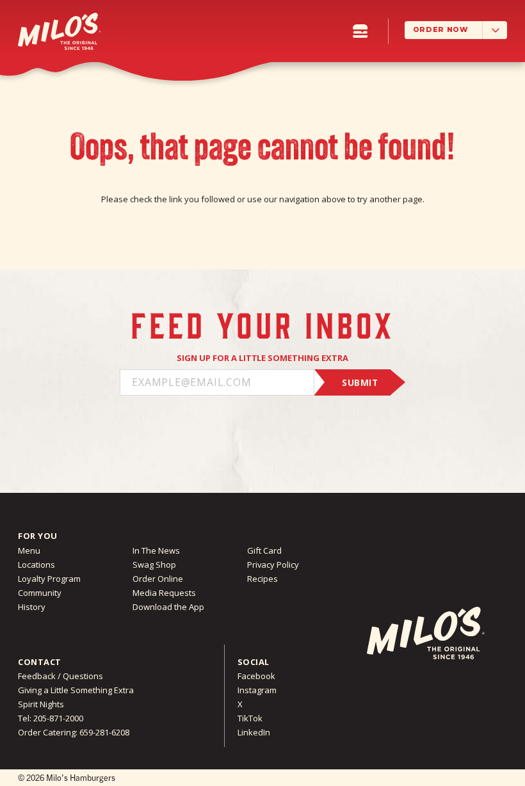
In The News (156, 550)
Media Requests (164, 592)
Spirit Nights (41, 704)
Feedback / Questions (60, 676)
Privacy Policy (273, 564)
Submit (360, 382)
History (31, 607)
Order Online (158, 578)
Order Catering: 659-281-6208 (73, 732)
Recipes (262, 578)
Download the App (168, 607)
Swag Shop (154, 564)
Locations (36, 564)
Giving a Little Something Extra (76, 690)
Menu (29, 550)
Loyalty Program (49, 578)
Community (39, 592)
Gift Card (264, 550)
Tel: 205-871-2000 (50, 718)
